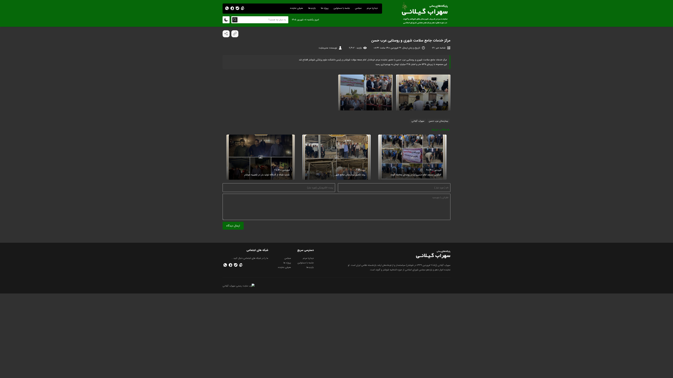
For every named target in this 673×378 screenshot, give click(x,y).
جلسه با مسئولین (342, 8)
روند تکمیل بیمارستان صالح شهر (350, 175)
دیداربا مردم (372, 8)
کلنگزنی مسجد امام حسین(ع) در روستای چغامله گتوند (415, 175)
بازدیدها (312, 8)
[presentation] (447, 157)
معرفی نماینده (296, 8)
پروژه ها (324, 8)
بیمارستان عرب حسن (438, 121)
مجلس (358, 8)
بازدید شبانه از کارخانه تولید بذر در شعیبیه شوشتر (267, 175)
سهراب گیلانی (418, 121)
